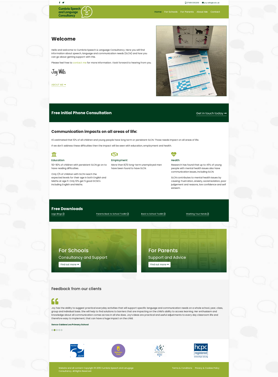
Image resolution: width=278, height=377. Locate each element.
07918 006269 (193, 2)
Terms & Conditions (182, 368)
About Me (202, 11)
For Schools (171, 11)
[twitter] (63, 2)
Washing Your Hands (196, 213)
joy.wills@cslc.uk (211, 2)
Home (157, 11)
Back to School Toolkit (152, 213)
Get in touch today (210, 113)
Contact (215, 11)
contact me (79, 62)
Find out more (69, 264)
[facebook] (59, 2)
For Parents (187, 11)
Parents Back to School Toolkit (111, 213)
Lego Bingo (57, 213)
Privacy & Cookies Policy (207, 368)
